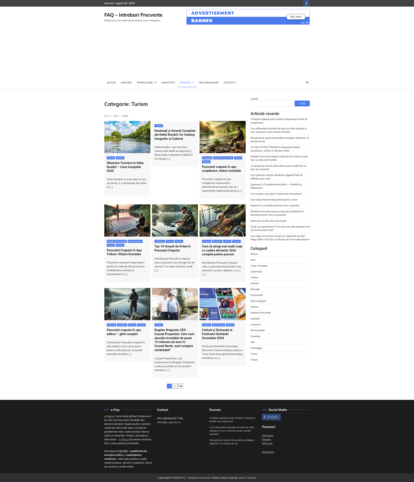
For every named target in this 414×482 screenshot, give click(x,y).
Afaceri (126, 82)
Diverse (185, 82)
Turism (120, 158)
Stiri (253, 342)
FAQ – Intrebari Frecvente (133, 15)
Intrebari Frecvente (223, 158)
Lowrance (256, 324)
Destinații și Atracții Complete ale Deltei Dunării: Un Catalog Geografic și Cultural (174, 135)
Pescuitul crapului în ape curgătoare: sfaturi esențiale (221, 169)
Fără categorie (258, 300)
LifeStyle (160, 241)
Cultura (206, 241)
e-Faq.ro (109, 416)
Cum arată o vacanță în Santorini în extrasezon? (276, 193)
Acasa (111, 82)
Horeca (254, 306)
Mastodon (268, 452)
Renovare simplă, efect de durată (268, 220)
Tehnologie (144, 82)
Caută (254, 98)
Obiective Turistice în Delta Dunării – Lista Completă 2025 (125, 167)
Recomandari (209, 82)
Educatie (207, 158)
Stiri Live (267, 443)
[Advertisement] (207, 52)
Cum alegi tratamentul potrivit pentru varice (274, 199)
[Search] (307, 82)
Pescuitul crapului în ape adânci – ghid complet (124, 332)
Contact (229, 82)
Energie (266, 439)
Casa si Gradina (259, 265)
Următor (180, 386)
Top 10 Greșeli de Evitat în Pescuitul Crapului (172, 248)
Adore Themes (247, 477)
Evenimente (218, 325)
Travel (111, 158)
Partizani (267, 435)
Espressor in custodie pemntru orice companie (275, 205)
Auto (253, 259)
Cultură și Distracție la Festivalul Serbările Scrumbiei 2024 (217, 334)
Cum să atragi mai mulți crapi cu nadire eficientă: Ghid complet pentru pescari (222, 250)
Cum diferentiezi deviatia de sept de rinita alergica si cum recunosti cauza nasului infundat (231, 431)
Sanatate (168, 82)
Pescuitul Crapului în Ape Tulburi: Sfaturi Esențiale (124, 252)
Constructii (256, 271)
